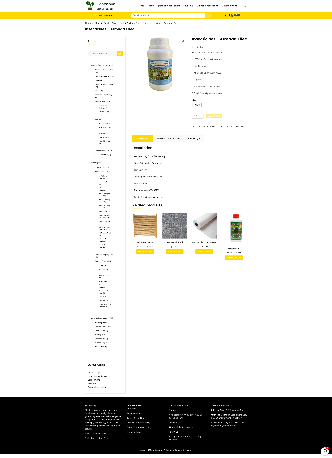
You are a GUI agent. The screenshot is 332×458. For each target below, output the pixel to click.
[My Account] (226, 14)
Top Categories (105, 15)
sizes (194, 100)
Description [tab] (142, 138)
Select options (145, 251)
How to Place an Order (96, 433)
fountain (188, 5)
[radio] (196, 105)
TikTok (195, 436)
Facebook (185, 436)
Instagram (174, 436)
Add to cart (214, 115)
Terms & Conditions (136, 418)
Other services (229, 5)
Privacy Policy (133, 413)
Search (93, 41)
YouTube (173, 439)
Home (141, 5)
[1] (325, 450)
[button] (183, 41)
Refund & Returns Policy (138, 422)
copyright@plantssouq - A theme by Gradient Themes (166, 450)
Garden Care (94, 379)
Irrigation (93, 383)
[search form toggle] (244, 5)
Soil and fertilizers (234, 126)
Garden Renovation (97, 387)
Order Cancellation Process (98, 438)
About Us (131, 408)
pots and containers (169, 5)
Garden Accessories (207, 5)
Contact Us (174, 410)
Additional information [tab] (168, 138)
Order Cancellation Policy (139, 427)
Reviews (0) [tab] (194, 138)
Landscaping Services (98, 376)
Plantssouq (106, 4)
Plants (151, 5)
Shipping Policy (134, 432)
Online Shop (94, 372)
